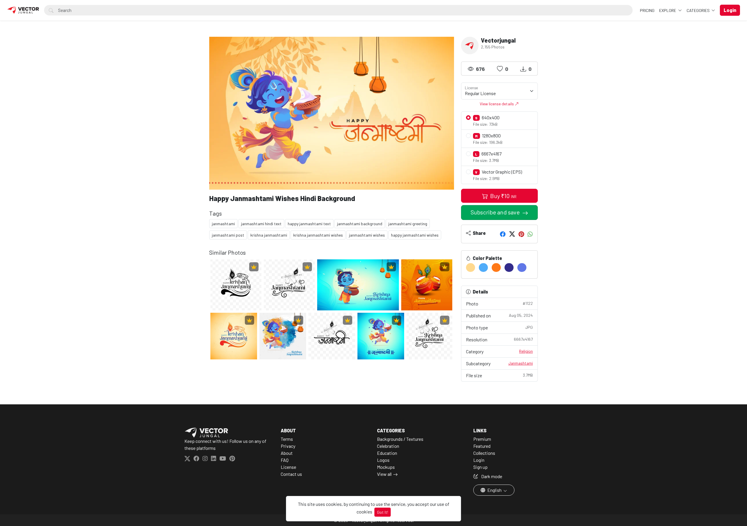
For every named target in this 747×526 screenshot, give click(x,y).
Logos (383, 460)
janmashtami (223, 223)
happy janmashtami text (309, 223)
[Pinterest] (521, 233)
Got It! (382, 512)
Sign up (480, 467)
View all (384, 474)
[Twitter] (512, 233)
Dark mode (491, 476)
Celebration (388, 446)
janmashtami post (228, 235)
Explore (668, 10)
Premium (482, 439)
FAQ (285, 460)
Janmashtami (520, 363)
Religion (526, 351)
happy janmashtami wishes (415, 235)
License (288, 467)
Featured (482, 446)
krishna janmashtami (268, 235)
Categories (699, 10)
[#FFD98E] (470, 267)
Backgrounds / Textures (400, 439)
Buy (502, 195)
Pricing (647, 10)
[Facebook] (503, 233)
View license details (497, 103)
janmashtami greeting (407, 223)
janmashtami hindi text (261, 223)
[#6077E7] (521, 267)
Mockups (386, 467)
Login (478, 460)
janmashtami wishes (367, 235)
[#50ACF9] (483, 267)
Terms (287, 439)
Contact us (291, 474)
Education (387, 453)
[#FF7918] (496, 267)
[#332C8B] (509, 267)
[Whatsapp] (530, 233)
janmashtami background (359, 223)
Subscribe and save (496, 212)
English (494, 490)
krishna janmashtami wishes (318, 235)
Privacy (288, 446)
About (287, 453)
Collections (484, 453)
